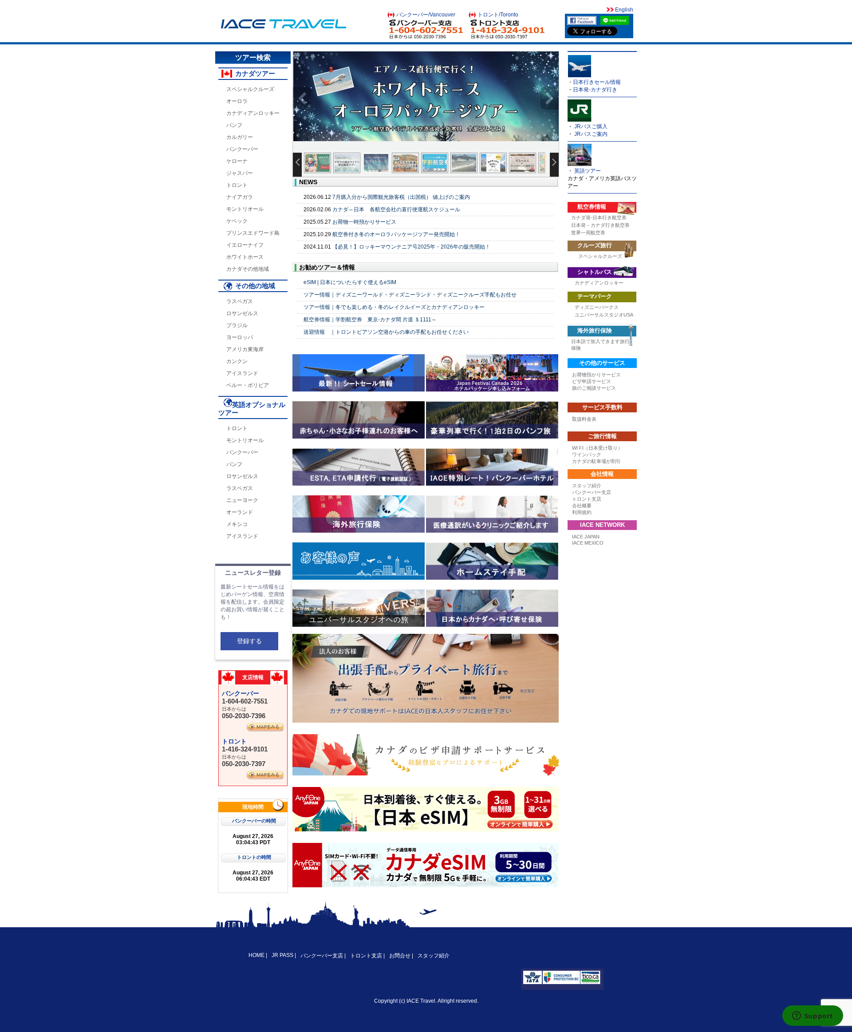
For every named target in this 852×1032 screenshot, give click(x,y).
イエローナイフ (245, 245)
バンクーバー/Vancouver (425, 15)
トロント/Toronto (497, 15)
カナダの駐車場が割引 (596, 461)
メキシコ (237, 524)
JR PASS (282, 955)
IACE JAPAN (586, 536)
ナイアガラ (239, 197)
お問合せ (399, 956)
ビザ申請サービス (591, 381)
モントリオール (245, 209)
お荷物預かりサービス (596, 374)
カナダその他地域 (247, 269)
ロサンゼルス (242, 313)
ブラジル (237, 325)
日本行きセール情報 (597, 82)
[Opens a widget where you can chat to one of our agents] (812, 1016)
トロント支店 (586, 499)
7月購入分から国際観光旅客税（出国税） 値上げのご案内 (401, 197)
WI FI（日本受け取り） (597, 448)
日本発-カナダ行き (595, 90)
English (623, 10)
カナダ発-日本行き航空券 (599, 217)
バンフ (234, 125)
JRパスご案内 (590, 134)
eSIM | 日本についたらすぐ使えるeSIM (350, 282)
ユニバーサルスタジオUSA (604, 314)
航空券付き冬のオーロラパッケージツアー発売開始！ (396, 234)
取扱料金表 (584, 419)
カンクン (237, 361)
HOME (257, 955)
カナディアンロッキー (253, 113)
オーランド (239, 512)
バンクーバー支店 (591, 492)
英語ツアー (587, 171)
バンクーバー (242, 149)
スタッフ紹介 (586, 485)
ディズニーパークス (597, 307)
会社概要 (582, 505)
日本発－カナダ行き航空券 (600, 225)
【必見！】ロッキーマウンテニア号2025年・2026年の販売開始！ (411, 247)
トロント (237, 185)
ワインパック (586, 454)
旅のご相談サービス (594, 388)
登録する (249, 641)
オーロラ (237, 101)
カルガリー (239, 137)
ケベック (237, 221)
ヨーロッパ (239, 337)
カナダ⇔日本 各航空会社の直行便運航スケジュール (396, 209)
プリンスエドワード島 (253, 233)
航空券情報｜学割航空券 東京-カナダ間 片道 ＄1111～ (370, 319)
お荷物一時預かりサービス (364, 222)
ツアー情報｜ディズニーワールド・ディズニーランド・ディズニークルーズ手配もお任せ (410, 295)
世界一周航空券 (588, 232)
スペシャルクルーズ (250, 89)
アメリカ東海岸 (245, 349)
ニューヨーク (242, 500)
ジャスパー (239, 173)
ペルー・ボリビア (247, 385)
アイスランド (242, 373)
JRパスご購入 (590, 126)
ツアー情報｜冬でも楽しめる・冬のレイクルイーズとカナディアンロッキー (394, 307)
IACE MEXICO (588, 543)
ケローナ (237, 161)
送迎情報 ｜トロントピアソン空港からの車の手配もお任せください (386, 332)
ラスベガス (239, 301)
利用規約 (582, 512)
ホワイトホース (245, 257)
